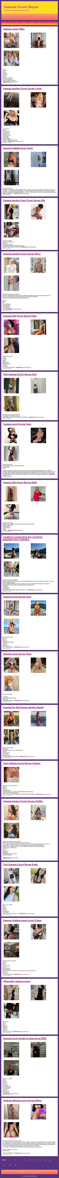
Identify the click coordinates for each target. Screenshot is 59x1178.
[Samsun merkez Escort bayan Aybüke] (16, 812)
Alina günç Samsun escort (16, 981)
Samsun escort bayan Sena (17, 424)
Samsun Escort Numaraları (9, 16)
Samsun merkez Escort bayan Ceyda (22, 88)
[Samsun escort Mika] (16, 40)
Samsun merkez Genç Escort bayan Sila (24, 200)
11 (4, 1164)
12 (9, 1164)
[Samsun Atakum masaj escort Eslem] (16, 931)
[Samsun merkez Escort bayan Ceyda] (16, 100)
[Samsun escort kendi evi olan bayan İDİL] (16, 1049)
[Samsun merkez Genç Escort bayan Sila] (16, 211)
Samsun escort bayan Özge (17, 653)
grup (55, 23)
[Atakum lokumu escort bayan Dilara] (16, 1111)
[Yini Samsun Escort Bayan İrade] (16, 876)
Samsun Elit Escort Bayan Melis (20, 482)
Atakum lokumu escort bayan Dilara (22, 1100)
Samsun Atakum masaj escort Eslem (22, 920)
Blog (20, 16)
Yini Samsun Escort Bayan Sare (20, 374)
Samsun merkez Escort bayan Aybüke (23, 801)
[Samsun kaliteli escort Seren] (16, 159)
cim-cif (32, 23)
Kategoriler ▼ (6, 18)
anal (11, 23)
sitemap (45, 1172)
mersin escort (26, 16)
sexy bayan (47, 23)
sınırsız (4, 23)
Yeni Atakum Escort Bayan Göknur (22, 763)
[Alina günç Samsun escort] (16, 992)
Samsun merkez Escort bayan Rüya (22, 253)
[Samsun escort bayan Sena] (16, 435)
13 (15, 1164)
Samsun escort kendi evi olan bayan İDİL (25, 1038)
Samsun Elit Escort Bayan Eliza (20, 315)
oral (17, 23)
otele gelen (24, 23)
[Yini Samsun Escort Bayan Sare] (16, 385)
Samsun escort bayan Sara (17, 596)
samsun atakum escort (37, 16)
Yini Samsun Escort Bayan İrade (20, 864)
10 (50, 1160)
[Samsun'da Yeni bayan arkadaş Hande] (16, 718)
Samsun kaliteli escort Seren (18, 148)
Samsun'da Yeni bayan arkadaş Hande (23, 707)
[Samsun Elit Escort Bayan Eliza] (16, 327)
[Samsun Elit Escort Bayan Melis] (16, 493)
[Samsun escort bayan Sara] (16, 608)
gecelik (39, 23)
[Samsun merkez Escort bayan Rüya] (16, 265)
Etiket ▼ (47, 16)
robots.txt (37, 1172)
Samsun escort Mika (14, 29)
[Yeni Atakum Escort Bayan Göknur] (29, 774)
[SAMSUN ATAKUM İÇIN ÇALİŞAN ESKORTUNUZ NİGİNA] (16, 551)
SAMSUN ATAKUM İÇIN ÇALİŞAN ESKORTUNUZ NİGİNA (22, 538)
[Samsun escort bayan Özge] (16, 665)
